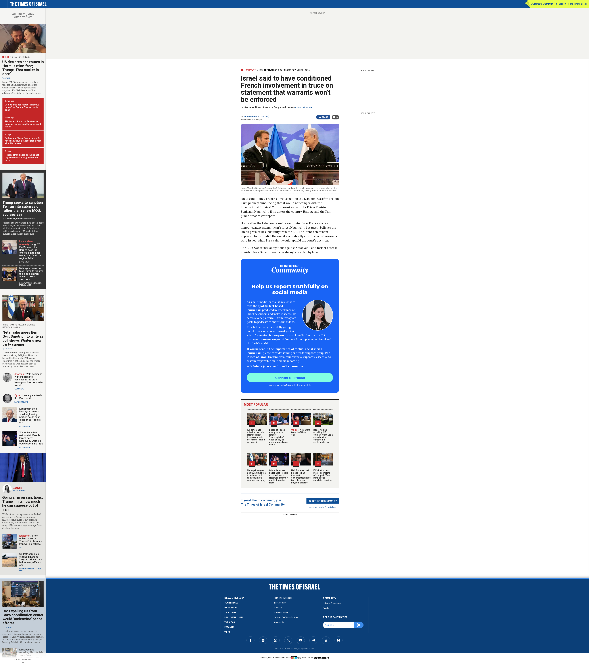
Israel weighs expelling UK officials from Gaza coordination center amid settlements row (323, 436)
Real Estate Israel (233, 617)
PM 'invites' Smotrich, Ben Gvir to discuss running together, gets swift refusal (23, 124)
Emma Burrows (27, 569)
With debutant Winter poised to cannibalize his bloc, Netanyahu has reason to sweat (28, 380)
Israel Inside (230, 607)
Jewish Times (231, 603)
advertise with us (282, 612)
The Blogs (229, 622)
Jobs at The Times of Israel (286, 617)
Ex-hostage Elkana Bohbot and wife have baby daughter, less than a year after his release (23, 141)
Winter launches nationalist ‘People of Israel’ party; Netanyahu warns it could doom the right (278, 476)
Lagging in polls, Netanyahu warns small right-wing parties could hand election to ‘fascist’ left (30, 415)
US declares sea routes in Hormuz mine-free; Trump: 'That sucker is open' (22, 107)
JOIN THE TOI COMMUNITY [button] (323, 500)
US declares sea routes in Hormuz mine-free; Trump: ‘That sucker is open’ (23, 68)
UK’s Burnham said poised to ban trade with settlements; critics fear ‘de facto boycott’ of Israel (301, 476)
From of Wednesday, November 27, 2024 (284, 70)
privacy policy (280, 603)
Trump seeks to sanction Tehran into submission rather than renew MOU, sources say (22, 208)
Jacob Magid (250, 116)
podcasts (229, 627)
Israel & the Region (234, 598)
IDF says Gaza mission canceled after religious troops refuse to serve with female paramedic (256, 436)
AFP (29, 285)
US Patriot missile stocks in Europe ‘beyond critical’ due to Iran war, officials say (30, 560)
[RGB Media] (296, 657)
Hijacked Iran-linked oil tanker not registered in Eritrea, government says (22, 157)
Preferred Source (303, 107)
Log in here (331, 507)
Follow (265, 116)
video (227, 632)
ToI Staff (6, 78)
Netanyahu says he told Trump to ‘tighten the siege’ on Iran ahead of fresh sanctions (31, 274)
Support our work (290, 377)
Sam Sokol (18, 389)
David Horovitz (21, 402)
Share (325, 117)
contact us (279, 622)
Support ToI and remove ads (573, 4)
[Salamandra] (321, 657)
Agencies (31, 219)
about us (278, 607)
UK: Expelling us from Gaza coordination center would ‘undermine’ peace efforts (23, 617)
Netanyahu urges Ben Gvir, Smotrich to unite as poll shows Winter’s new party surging (256, 475)
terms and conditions (284, 598)
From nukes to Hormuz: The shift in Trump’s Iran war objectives (30, 539)
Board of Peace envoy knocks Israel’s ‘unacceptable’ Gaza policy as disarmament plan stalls (278, 437)
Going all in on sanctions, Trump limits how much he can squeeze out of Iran (22, 503)
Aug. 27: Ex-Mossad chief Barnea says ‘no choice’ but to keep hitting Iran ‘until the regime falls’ (30, 251)
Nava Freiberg (27, 283)
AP (20, 548)
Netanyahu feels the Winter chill (300, 432)
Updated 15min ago (21, 57)
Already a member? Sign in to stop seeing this (289, 385)
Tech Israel (230, 612)
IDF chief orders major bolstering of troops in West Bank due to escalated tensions (323, 475)
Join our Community (544, 3)
